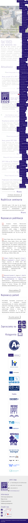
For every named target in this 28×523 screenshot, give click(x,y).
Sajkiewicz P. (22, 279)
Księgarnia (11, 334)
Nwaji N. (4, 277)
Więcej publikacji (14, 290)
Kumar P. (23, 258)
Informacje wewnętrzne (7, 497)
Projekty (14, 394)
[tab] (11, 355)
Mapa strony (4, 499)
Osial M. (24, 275)
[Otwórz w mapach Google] (8, 512)
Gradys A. (19, 277)
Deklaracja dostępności (6, 503)
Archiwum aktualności (14, 195)
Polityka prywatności (6, 501)
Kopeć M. (23, 260)
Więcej (19, 191)
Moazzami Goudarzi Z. (9, 275)
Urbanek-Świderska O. (11, 279)
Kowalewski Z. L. (11, 260)
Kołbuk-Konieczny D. (12, 277)
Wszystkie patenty (14, 317)
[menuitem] (23, 6)
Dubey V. (6, 258)
